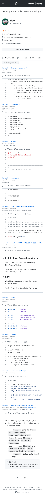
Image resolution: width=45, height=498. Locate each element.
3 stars (29, 214)
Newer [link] (19, 478)
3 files (5, 186)
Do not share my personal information (31, 489)
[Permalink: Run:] (3, 276)
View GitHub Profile (22, 49)
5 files (5, 413)
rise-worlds (5, 68)
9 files (5, 214)
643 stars (32, 413)
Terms (7, 487)
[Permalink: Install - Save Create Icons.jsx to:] (3, 258)
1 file (4, 76)
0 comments (19, 76)
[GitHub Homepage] (16, 492)
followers (8, 43)
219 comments (22, 413)
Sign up (39, 3)
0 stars (28, 76)
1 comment (18, 376)
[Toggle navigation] (3, 3)
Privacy (12, 487)
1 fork (11, 112)
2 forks (11, 149)
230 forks (13, 413)
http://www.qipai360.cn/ (12, 34)
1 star (26, 305)
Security (19, 487)
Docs (38, 487)
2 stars (28, 149)
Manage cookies (14, 489)
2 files (5, 112)
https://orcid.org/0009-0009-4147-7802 (18, 37)
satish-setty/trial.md (29, 407)
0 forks (11, 76)
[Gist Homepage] (16, 3)
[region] (22, 89)
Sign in (31, 3)
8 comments (19, 149)
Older (26, 478)
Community (32, 487)
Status (25, 487)
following (17, 43)
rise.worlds (8, 40)
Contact (5, 489)
